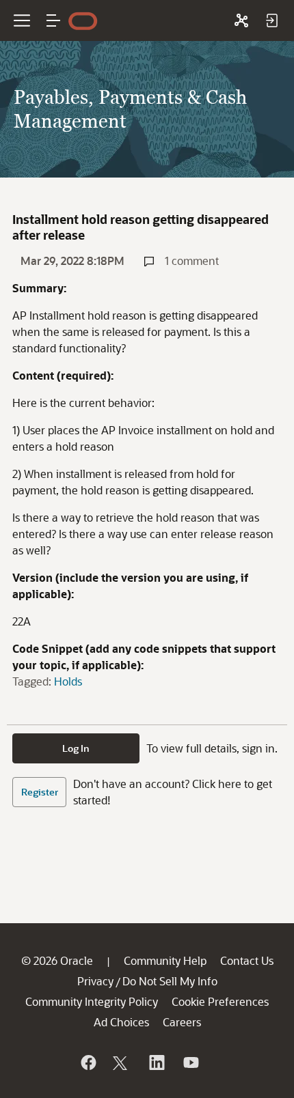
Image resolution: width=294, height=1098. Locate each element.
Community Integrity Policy (91, 1001)
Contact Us (246, 960)
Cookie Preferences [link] (220, 1001)
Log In (76, 748)
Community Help (165, 960)
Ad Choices (121, 1022)
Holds (68, 681)
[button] (53, 20)
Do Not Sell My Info (169, 981)
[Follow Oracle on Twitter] (122, 1062)
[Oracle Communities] (241, 20)
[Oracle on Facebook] (87, 1062)
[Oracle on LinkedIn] (156, 1062)
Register (39, 791)
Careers (182, 1022)
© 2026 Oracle (57, 960)
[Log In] (271, 20)
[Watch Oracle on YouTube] (190, 1062)
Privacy (95, 981)
